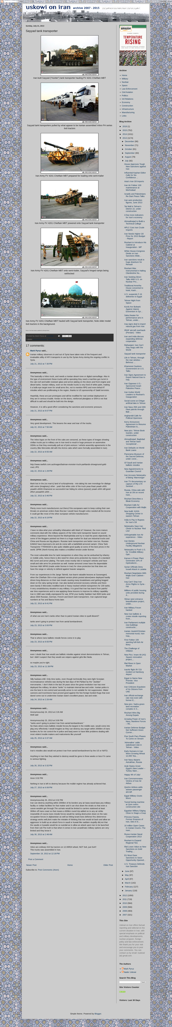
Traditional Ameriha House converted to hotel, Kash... (133, 287)
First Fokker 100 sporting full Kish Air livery (133, 642)
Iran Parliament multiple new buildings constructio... (134, 624)
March (128, 883)
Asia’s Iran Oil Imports (134, 181)
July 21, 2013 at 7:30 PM (41, 364)
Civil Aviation (127, 92)
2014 (125, 134)
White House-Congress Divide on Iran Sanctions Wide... (134, 253)
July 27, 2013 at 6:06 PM (41, 787)
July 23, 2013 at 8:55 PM (41, 642)
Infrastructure (128, 109)
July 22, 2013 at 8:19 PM (41, 517)
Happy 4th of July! (132, 775)
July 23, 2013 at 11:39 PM (41, 666)
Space (124, 85)
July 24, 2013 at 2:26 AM (41, 699)
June (127, 871)
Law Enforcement (129, 89)
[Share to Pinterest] (71, 336)
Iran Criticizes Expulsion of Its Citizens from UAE (134, 689)
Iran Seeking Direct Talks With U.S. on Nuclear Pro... (133, 279)
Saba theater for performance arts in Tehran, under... (133, 317)
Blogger (98, 1014)
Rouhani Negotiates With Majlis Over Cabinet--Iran (135, 575)
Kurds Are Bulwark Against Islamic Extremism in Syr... (133, 309)
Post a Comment (35, 859)
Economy (126, 102)
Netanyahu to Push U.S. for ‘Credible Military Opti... (135, 552)
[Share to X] (67, 336)
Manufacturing (128, 112)
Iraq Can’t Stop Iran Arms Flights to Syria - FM (135, 584)
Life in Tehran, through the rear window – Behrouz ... (134, 360)
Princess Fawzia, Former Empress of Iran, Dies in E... (133, 819)
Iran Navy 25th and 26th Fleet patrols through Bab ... (135, 409)
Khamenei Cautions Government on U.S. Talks (134, 368)
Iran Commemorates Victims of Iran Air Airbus (133, 780)
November (130, 145)
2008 (125, 911)
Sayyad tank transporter (135, 354)
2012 (125, 895)
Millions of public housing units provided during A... (135, 592)
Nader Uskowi (130, 972)
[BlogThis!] (65, 336)
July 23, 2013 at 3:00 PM (41, 625)
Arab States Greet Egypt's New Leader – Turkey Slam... (134, 768)
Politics (125, 95)
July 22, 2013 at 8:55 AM (41, 452)
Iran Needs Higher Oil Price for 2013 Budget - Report (134, 236)
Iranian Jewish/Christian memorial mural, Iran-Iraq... (134, 633)
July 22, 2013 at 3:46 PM (41, 496)
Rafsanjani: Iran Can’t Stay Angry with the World (133, 347)
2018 (125, 126)
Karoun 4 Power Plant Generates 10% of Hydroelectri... (134, 560)
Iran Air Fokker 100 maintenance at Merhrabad (132, 187)
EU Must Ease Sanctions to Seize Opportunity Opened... (135, 857)
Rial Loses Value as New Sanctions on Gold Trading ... (135, 849)
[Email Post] (58, 336)
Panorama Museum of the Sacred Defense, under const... (134, 456)
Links (124, 116)
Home (70, 865)
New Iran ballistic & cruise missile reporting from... (135, 616)
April (127, 879)
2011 (125, 899)
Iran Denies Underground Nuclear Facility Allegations (134, 543)
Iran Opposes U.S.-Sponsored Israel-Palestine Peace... (133, 385)
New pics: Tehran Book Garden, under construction (134, 432)
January (129, 890)
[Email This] (63, 336)
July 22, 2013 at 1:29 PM (41, 471)
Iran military (61, 339)
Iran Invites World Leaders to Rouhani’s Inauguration (134, 394)
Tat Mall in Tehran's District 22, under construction (132, 208)
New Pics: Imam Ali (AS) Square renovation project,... (135, 657)
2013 (125, 138)
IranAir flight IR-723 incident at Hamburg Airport (134, 671)
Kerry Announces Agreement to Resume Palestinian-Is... (135, 424)
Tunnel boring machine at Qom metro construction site (134, 804)
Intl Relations (127, 99)
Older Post (108, 865)
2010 (125, 903)
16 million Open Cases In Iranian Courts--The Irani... (134, 827)
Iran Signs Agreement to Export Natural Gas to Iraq (135, 377)
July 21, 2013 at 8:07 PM (41, 411)
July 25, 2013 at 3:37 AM (41, 738)
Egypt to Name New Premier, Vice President (133, 680)
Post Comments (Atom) (48, 870)
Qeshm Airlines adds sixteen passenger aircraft (133, 789)
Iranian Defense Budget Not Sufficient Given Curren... (134, 730)
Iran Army (52, 339)
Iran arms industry (40, 339)
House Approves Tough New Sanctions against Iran (135, 166)
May (127, 875)
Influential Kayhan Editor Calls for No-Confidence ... (135, 175)
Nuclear (125, 82)
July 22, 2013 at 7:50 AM (41, 427)
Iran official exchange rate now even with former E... (133, 697)
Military (125, 79)
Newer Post (31, 865)
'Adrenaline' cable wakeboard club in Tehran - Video (133, 744)
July (127, 161)
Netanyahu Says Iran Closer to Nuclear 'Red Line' (135, 528)
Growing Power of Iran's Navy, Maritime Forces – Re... (135, 721)
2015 (125, 130)
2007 (125, 915)
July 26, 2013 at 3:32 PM (41, 765)
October (129, 149)
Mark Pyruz (35, 351)
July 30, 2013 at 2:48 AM (41, 834)
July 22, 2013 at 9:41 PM (41, 603)
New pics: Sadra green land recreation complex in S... (134, 706)
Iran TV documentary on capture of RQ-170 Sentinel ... (135, 483)
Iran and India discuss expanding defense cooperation (134, 338)
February (129, 887)
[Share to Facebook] (69, 336)
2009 (125, 907)
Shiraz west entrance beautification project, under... (134, 601)
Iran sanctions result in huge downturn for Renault (134, 262)
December (130, 141)
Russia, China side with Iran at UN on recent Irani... (134, 492)
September (130, 153)
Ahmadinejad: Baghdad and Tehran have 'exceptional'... (134, 441)
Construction (127, 106)
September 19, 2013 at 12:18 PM (45, 853)
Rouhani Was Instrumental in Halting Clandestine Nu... (135, 270)
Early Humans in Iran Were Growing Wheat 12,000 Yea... (134, 753)
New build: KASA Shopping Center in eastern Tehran (133, 513)
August (128, 157)
